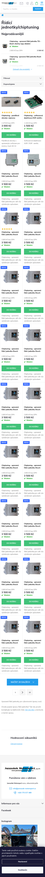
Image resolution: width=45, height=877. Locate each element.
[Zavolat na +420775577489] (27, 3)
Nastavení (22, 861)
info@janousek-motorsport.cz (24, 788)
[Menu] (42, 3)
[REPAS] (11, 102)
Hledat (38, 9)
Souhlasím (22, 870)
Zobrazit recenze (16, 744)
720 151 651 (29, 710)
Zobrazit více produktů (21, 69)
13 (30, 692)
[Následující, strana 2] (22, 692)
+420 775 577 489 (24, 793)
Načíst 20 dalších (20, 682)
